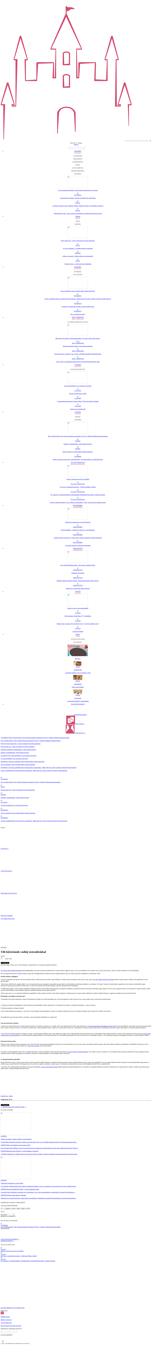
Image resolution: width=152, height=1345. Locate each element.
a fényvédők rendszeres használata (104, 979)
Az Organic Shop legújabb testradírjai (11, 970)
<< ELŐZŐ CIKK (6, 1107)
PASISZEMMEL (78, 505)
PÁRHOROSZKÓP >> (7, 1241)
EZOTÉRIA (77, 151)
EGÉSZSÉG (77, 267)
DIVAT (78, 221)
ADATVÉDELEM (6, 1323)
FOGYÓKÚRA (77, 274)
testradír (3, 1096)
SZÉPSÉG (78, 224)
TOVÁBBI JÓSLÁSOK (8, 918)
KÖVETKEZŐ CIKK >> (19, 1107)
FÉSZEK (77, 416)
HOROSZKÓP (77, 159)
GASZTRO (77, 364)
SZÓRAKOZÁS (78, 548)
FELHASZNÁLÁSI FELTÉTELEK (11, 1326)
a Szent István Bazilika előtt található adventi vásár (101, 1026)
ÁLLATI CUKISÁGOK (78, 462)
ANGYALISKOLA (77, 167)
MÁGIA (77, 164)
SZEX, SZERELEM (78, 317)
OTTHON (78, 412)
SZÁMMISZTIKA (77, 161)
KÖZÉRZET (78, 271)
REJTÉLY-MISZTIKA (77, 170)
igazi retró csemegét (33, 1046)
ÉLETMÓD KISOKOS (78, 704)
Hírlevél (76, 144)
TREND (77, 216)
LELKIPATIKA (77, 156)
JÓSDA (78, 634)
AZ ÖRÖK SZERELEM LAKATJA (77, 322)
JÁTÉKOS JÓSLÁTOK (78, 639)
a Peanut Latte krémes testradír (49, 1067)
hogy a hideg (9, 1096)
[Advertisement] (76, 933)
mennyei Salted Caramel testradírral (78, 1052)
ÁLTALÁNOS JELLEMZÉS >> (10, 1239)
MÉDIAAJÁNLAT (6, 1320)
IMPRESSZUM (5, 1317)
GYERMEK (77, 419)
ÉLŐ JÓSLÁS (78, 642)
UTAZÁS (78, 591)
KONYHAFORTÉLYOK (77, 369)
